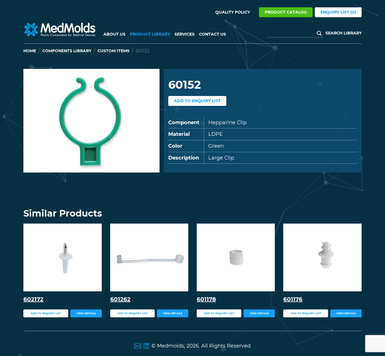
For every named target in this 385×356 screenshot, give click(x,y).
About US (114, 34)
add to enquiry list (197, 100)
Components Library (66, 50)
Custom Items (113, 50)
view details (86, 313)
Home (29, 50)
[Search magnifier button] (319, 33)
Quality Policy (232, 12)
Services (184, 34)
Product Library (150, 34)
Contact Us (212, 34)
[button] (33, 120)
